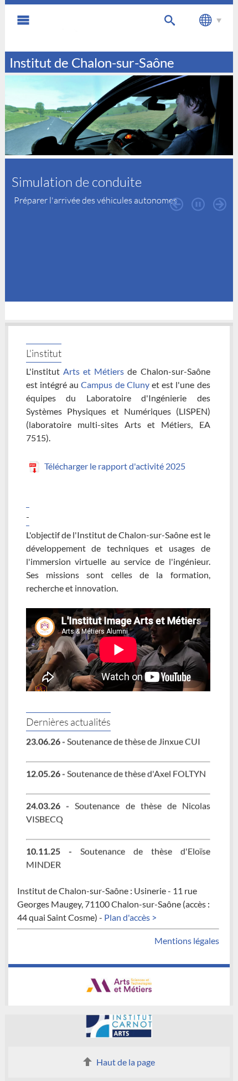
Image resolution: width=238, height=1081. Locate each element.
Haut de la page (125, 1062)
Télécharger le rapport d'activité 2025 (114, 466)
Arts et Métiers (93, 371)
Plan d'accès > (130, 917)
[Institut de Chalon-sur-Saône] (88, 28)
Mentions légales (186, 940)
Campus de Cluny (115, 384)
